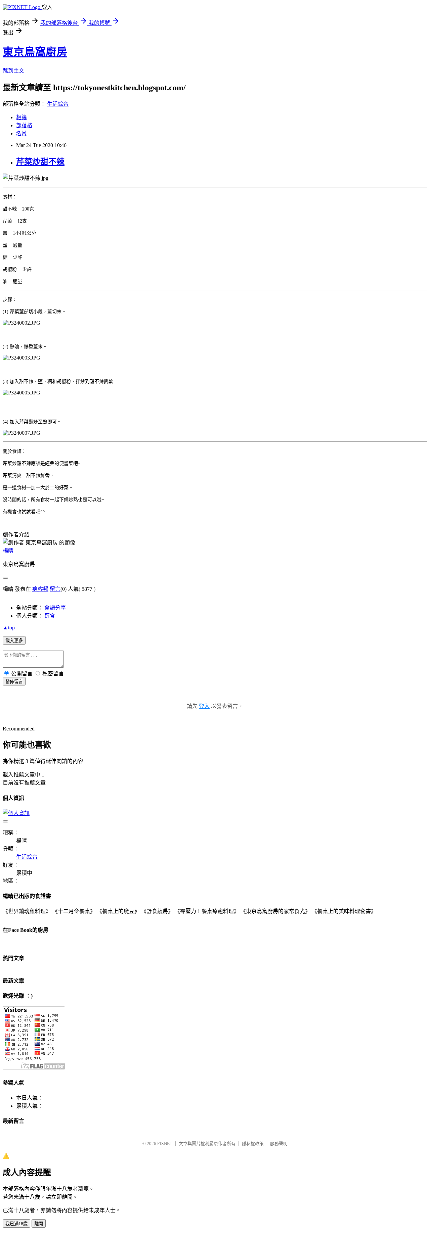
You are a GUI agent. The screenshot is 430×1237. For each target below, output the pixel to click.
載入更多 (14, 640)
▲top (9, 627)
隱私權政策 (253, 1143)
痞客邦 (40, 589)
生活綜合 (58, 104)
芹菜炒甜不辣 (40, 161)
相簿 (21, 117)
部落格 (24, 125)
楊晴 (8, 551)
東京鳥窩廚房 (35, 52)
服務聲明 (279, 1143)
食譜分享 (55, 608)
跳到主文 (13, 71)
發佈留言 (14, 681)
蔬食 (49, 616)
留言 (55, 589)
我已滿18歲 (16, 1223)
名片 (21, 133)
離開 (38, 1223)
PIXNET (164, 1143)
